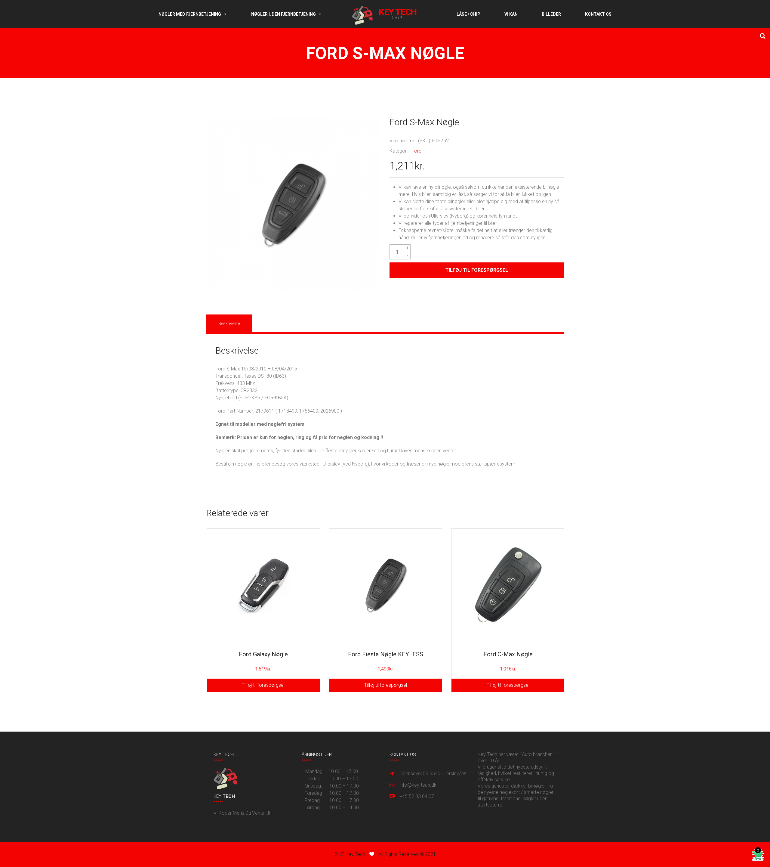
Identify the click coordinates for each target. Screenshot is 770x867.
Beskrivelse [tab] (229, 323)
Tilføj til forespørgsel (476, 270)
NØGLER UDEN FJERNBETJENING (283, 14)
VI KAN (511, 14)
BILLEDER (551, 14)
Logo (389, 14)
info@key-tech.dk (417, 785)
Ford (416, 151)
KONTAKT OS (598, 14)
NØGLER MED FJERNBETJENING (190, 14)
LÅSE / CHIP (468, 14)
